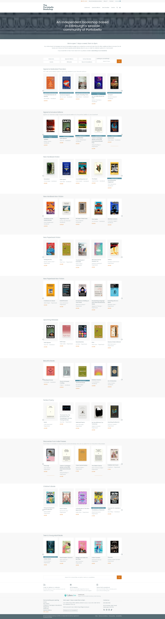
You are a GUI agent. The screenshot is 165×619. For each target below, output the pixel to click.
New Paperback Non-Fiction (53, 278)
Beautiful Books (49, 361)
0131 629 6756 (106, 603)
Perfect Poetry (48, 400)
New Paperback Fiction (51, 237)
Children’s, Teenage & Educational (52, 605)
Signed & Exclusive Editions (53, 112)
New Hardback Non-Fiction (53, 196)
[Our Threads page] (109, 609)
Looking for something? (103, 58)
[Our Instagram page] (106, 609)
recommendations (68, 46)
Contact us (106, 600)
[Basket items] (120, 7)
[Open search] (117, 7)
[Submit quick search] (119, 61)
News (95, 1)
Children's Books (49, 486)
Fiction (45, 602)
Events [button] (113, 7)
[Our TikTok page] (111, 609)
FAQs (96, 615)
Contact (111, 1)
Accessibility (119, 615)
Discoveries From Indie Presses (54, 441)
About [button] (105, 1)
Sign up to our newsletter (71, 610)
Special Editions (96, 7)
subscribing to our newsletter (99, 50)
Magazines (46, 607)
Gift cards (84, 1)
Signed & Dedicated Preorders (54, 69)
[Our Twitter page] (104, 609)
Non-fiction (46, 603)
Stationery (46, 608)
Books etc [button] (87, 7)
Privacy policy (112, 615)
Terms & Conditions (103, 615)
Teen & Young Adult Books (53, 535)
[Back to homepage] (48, 7)
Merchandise (105, 7)
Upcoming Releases (50, 320)
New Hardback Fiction (51, 157)
